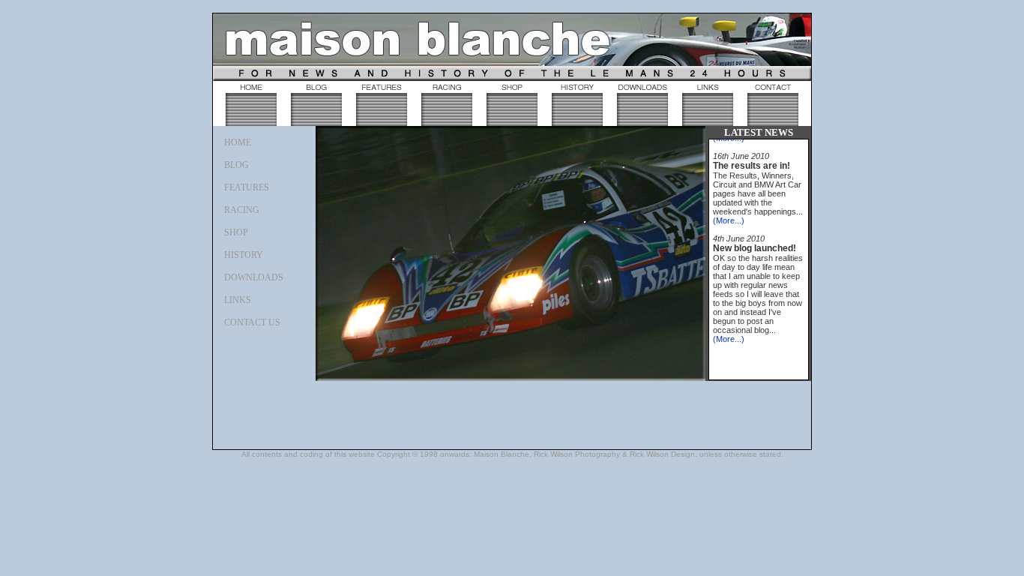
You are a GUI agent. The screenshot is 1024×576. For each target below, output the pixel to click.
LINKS (237, 300)
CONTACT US (252, 322)
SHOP (236, 232)
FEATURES (246, 187)
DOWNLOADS (253, 277)
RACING (241, 210)
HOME (237, 142)
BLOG (236, 165)
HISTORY (243, 255)
